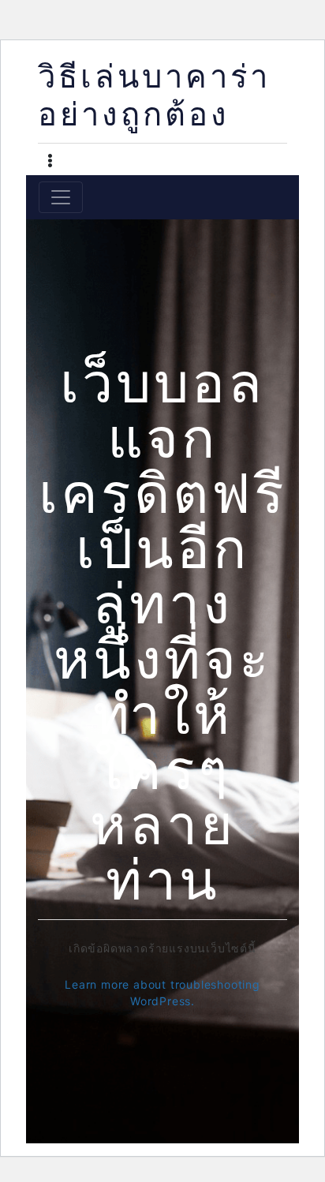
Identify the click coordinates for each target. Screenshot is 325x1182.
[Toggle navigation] (61, 197)
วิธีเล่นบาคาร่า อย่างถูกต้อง (154, 99)
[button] (50, 162)
